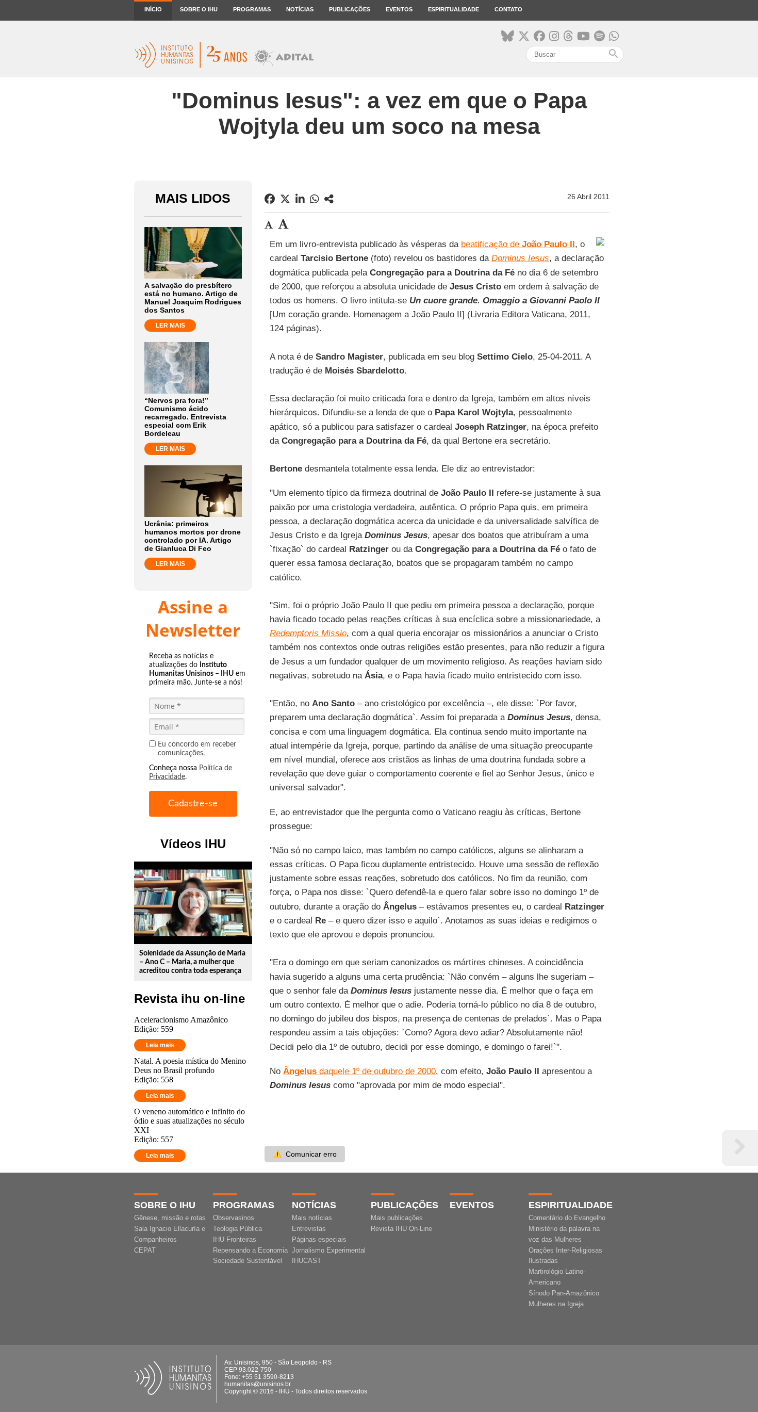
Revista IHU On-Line (401, 1228)
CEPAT (145, 1250)
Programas (252, 9)
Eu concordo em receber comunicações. (197, 749)
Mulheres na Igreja (556, 1304)
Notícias (300, 9)
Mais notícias (312, 1218)
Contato (508, 9)
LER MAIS (170, 325)
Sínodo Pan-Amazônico (564, 1293)
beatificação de (518, 244)
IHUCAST (306, 1260)
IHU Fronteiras (234, 1239)
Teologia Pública (237, 1228)
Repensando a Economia (250, 1250)
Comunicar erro (305, 1154)
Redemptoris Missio (308, 633)
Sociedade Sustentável (247, 1260)
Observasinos (233, 1218)
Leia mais (160, 1045)
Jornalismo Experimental (329, 1250)
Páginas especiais (319, 1239)
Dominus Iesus (520, 258)
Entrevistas (309, 1228)
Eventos (399, 9)
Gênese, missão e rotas (170, 1218)
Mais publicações (397, 1218)
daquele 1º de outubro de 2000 (359, 1071)
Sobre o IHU (199, 9)
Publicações (349, 9)
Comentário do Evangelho (567, 1218)
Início (153, 9)
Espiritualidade (453, 9)
